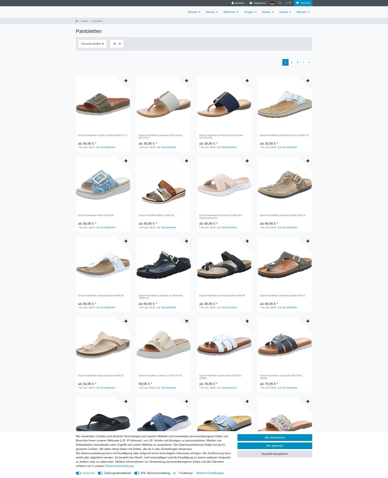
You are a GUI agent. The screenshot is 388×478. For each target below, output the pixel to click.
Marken (301, 12)
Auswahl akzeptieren (275, 453)
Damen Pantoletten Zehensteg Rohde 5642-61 (282, 295)
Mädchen (229, 12)
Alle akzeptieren (275, 437)
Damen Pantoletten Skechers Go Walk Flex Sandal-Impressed (220, 216)
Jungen (249, 12)
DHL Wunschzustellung (155, 473)
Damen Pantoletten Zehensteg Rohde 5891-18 (282, 215)
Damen (192, 12)
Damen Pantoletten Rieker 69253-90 (96, 215)
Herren (210, 12)
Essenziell (88, 473)
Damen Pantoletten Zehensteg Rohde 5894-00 (100, 295)
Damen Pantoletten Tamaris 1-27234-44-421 (160, 375)
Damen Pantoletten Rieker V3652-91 (156, 215)
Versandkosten (108, 147)
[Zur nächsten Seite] (303, 62)
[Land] (272, 3)
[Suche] (280, 3)
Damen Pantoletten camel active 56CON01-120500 (220, 376)
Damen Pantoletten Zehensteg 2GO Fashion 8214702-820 (221, 136)
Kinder (266, 12)
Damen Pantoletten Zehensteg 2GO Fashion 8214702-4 (160, 136)
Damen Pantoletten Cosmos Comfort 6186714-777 (103, 135)
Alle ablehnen (275, 445)
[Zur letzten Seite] (309, 62)
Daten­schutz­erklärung (119, 465)
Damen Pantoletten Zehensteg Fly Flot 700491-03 (284, 135)
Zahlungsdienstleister (117, 473)
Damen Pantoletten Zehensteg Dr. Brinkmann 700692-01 (161, 296)
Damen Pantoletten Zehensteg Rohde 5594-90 (222, 295)
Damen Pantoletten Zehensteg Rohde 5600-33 (100, 375)
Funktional (186, 473)
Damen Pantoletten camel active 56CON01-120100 (281, 376)
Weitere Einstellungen (210, 473)
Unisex (283, 12)
